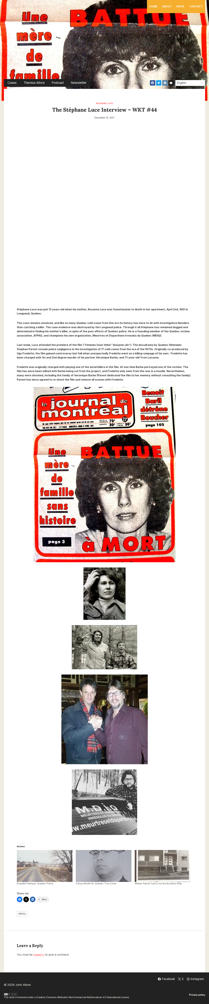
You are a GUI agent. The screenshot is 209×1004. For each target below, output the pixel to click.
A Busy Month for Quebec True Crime (96, 883)
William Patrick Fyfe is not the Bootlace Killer (158, 883)
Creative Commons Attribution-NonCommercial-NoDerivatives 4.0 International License (82, 997)
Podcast (58, 83)
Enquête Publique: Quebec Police (35, 883)
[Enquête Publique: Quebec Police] (44, 866)
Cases (12, 83)
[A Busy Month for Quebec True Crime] (103, 866)
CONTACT (196, 6)
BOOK (180, 6)
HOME (153, 6)
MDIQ (22, 914)
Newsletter (79, 83)
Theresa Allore (34, 83)
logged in (38, 954)
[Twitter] (158, 82)
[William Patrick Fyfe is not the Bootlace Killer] (162, 866)
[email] (171, 82)
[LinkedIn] (32, 899)
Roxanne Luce (104, 103)
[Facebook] (152, 82)
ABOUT (167, 6)
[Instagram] (165, 82)
